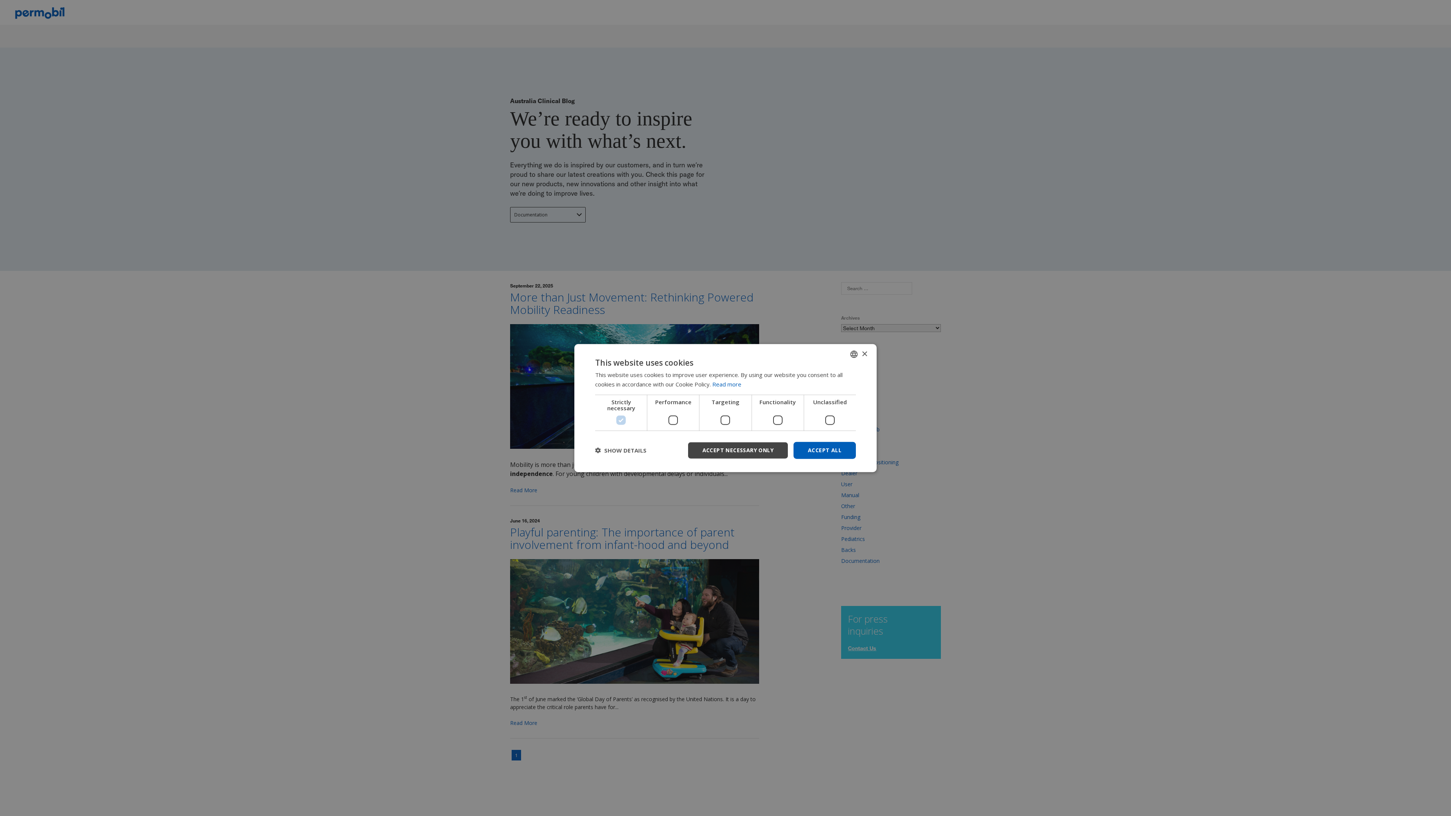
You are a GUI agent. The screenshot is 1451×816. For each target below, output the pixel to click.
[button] (621, 450)
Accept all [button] (825, 450)
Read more (726, 384)
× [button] (864, 354)
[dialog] (725, 408)
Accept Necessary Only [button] (737, 450)
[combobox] (854, 354)
